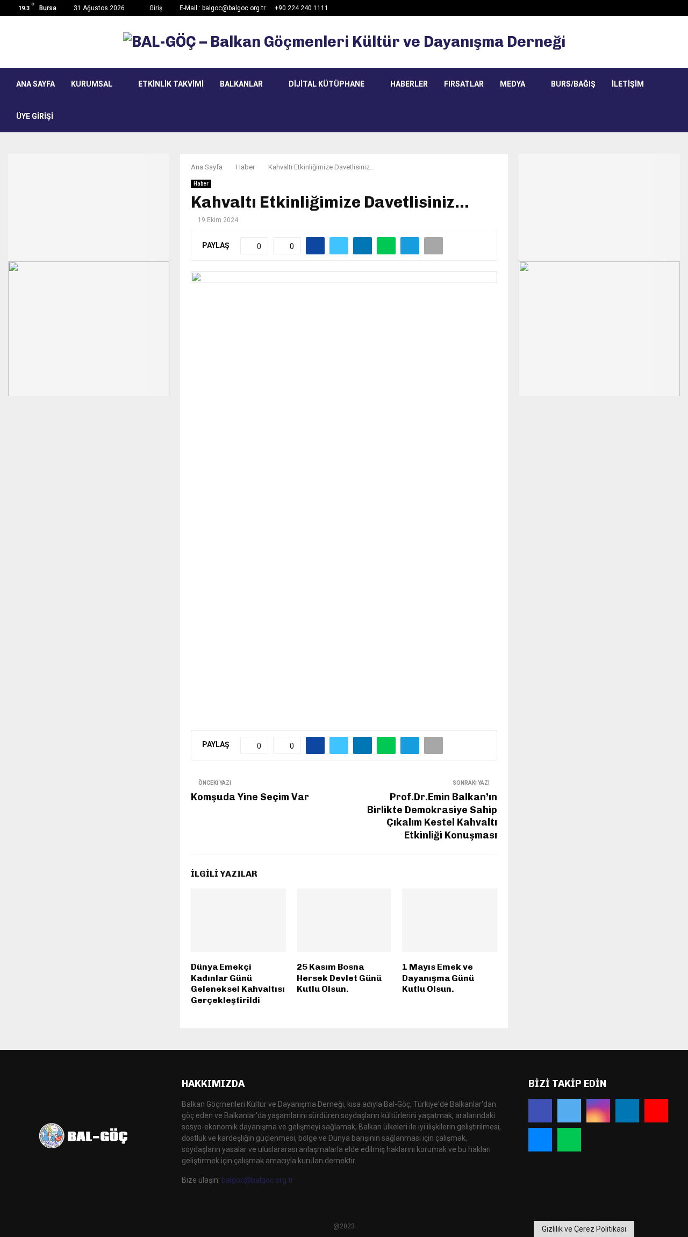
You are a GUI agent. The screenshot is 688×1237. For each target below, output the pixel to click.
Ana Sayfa (35, 84)
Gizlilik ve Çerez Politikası (584, 1229)
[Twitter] (569, 1110)
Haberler (409, 84)
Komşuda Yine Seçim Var (250, 797)
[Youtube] (656, 1110)
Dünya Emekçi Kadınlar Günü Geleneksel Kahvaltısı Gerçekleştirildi (238, 983)
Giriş (155, 8)
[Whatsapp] (569, 1139)
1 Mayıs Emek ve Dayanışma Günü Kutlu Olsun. (438, 978)
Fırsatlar (464, 84)
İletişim (628, 84)
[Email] (540, 1139)
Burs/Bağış (573, 84)
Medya (512, 84)
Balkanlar (241, 84)
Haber (201, 184)
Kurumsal (91, 84)
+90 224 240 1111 (301, 8)
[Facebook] (540, 1110)
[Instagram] (598, 1110)
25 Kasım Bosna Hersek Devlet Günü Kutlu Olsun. (339, 978)
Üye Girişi (34, 116)
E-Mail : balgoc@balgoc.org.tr (223, 8)
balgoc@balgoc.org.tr (257, 1180)
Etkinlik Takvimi (171, 84)
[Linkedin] (627, 1110)
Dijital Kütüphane (326, 84)
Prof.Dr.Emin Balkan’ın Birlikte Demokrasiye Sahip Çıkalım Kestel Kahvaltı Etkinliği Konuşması (432, 816)
